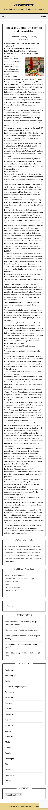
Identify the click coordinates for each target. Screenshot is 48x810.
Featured (8, 703)
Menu (43, 16)
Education (9, 697)
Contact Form (10, 590)
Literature (9, 736)
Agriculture (9, 670)
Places (7, 764)
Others (8, 747)
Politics (8, 769)
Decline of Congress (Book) (16, 686)
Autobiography (11, 675)
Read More (9, 561)
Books (7, 681)
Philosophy (9, 758)
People (8, 753)
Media (7, 742)
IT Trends (9, 725)
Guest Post (9, 714)
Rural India (9, 775)
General (8, 709)
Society (8, 781)
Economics (9, 692)
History (8, 720)
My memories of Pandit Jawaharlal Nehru (22, 630)
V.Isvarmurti (24, 5)
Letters (8, 731)
